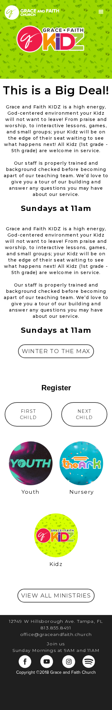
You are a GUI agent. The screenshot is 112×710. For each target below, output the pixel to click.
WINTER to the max (56, 351)
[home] (30, 12)
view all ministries (56, 595)
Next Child (84, 414)
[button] (101, 11)
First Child (28, 414)
